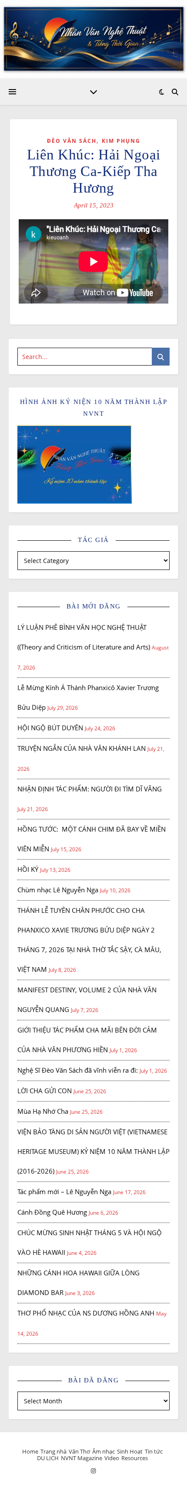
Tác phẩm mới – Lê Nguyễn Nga (64, 1191)
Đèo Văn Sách (72, 141)
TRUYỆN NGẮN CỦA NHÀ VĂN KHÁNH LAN (81, 748)
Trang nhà (53, 1451)
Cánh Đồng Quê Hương (52, 1212)
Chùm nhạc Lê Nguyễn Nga (57, 889)
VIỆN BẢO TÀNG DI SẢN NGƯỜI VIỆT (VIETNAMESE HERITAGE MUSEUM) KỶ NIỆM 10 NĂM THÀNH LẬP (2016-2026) (93, 1151)
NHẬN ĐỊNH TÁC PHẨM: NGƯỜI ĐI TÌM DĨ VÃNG (89, 788)
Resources (134, 1458)
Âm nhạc (103, 1451)
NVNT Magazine (81, 1458)
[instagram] (93, 1471)
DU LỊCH (48, 1458)
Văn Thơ (79, 1451)
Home (30, 1451)
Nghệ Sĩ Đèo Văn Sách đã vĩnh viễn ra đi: (77, 1070)
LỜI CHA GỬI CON (44, 1090)
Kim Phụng (121, 141)
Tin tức (154, 1451)
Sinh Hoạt (130, 1451)
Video (111, 1458)
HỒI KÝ (27, 869)
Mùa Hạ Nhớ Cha (42, 1111)
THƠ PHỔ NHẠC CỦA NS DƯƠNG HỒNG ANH (85, 1313)
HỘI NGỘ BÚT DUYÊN (50, 727)
